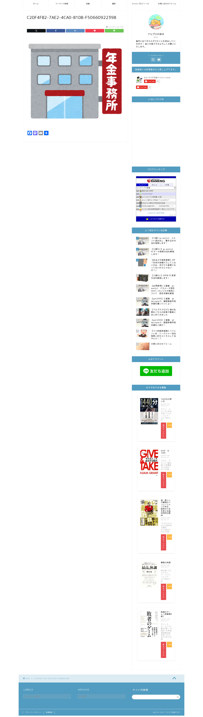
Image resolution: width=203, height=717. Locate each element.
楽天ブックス (163, 430)
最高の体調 (166, 562)
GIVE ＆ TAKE (166, 451)
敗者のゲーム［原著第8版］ (166, 614)
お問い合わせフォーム (167, 4)
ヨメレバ (165, 406)
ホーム (36, 4)
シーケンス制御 (62, 4)
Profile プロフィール (140, 4)
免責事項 (49, 712)
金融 (88, 4)
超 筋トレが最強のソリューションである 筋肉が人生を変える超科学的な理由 (166, 507)
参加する (172, 215)
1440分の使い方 (166, 400)
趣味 (114, 4)
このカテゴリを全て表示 (156, 213)
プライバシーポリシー (33, 712)
